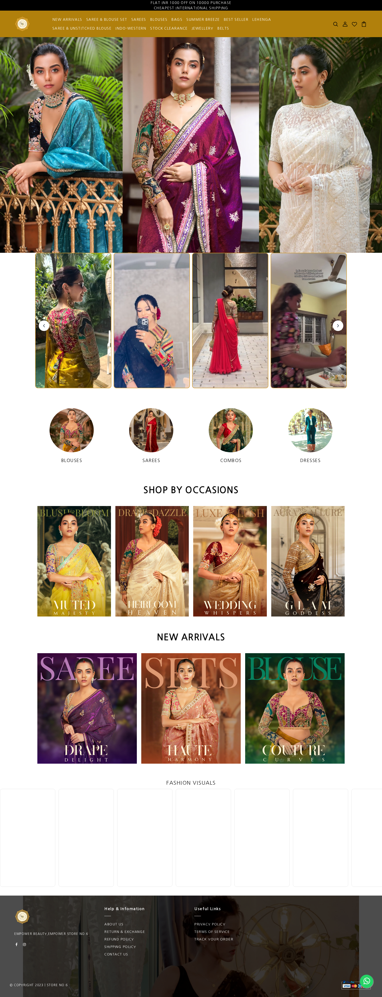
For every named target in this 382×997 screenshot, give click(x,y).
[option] (191, 145)
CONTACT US (116, 954)
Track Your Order (213, 939)
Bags (176, 19)
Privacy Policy (209, 924)
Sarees (138, 19)
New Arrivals (67, 19)
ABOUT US (113, 924)
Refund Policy (119, 939)
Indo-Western (130, 28)
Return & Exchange (124, 931)
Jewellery (203, 28)
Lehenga (261, 19)
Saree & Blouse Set (106, 19)
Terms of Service (212, 931)
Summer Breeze (203, 19)
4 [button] (198, 239)
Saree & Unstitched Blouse (82, 28)
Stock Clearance (169, 28)
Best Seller (236, 19)
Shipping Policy (120, 946)
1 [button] (182, 239)
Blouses (159, 19)
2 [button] (188, 239)
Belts (223, 28)
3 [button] (193, 239)
